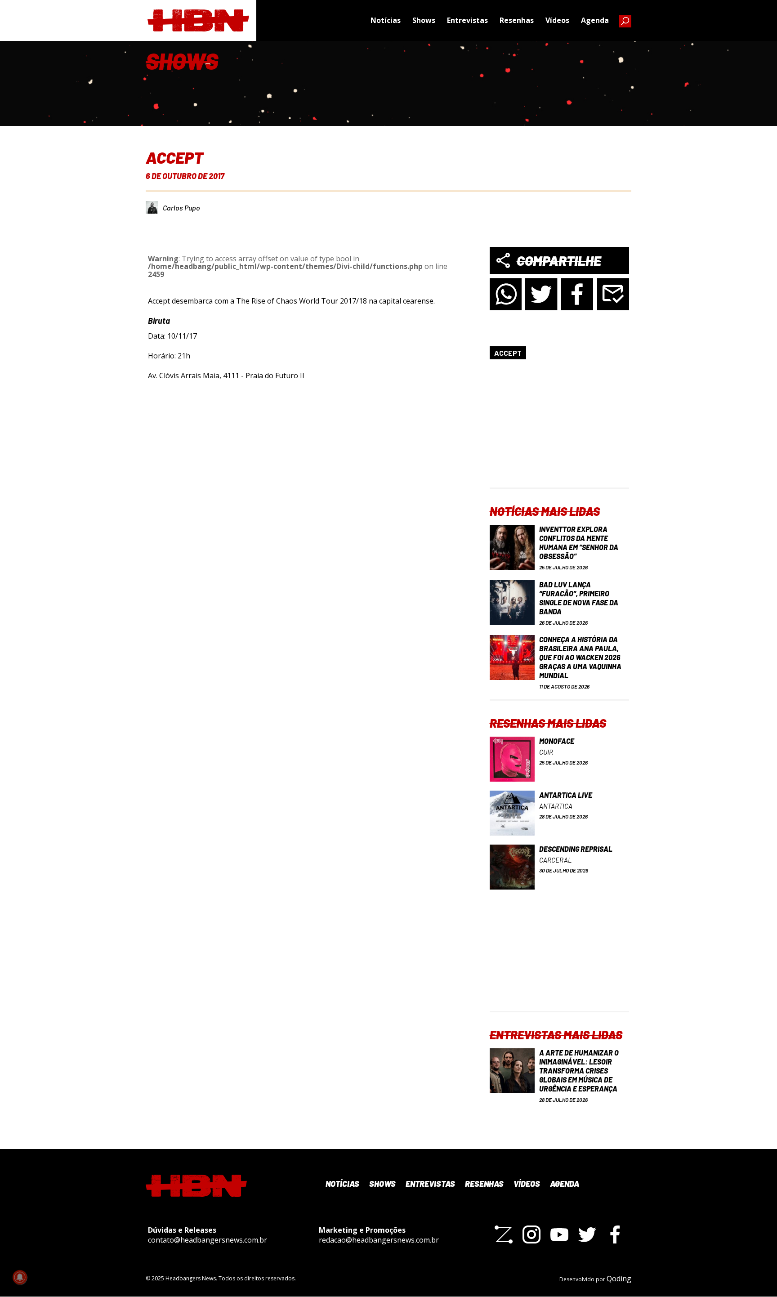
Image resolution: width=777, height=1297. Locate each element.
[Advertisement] (559, 431)
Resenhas (517, 20)
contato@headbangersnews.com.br (207, 1240)
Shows (423, 20)
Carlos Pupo (181, 207)
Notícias (386, 20)
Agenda (595, 20)
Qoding (619, 1279)
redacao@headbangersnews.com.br (379, 1240)
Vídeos (557, 20)
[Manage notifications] (20, 1277)
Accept (508, 353)
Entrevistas (467, 20)
